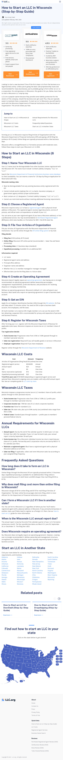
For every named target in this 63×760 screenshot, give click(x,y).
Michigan (20, 575)
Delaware (5, 573)
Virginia (50, 571)
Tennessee (51, 562)
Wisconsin (51, 577)
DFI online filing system (40, 231)
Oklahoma (35, 577)
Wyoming (51, 579)
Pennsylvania (36, 582)
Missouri (20, 582)
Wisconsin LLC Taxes (11, 126)
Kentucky (20, 564)
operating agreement (34, 280)
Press (33, 709)
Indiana (19, 557)
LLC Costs (35, 727)
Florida (4, 575)
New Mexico (36, 566)
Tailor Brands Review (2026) (40, 751)
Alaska (4, 559)
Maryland (20, 571)
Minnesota (20, 577)
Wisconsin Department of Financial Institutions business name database (35, 174)
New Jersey (36, 564)
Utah (49, 566)
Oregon (35, 579)
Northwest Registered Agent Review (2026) (45, 742)
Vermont (51, 568)
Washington (52, 573)
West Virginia (52, 575)
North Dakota (37, 573)
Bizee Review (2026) (38, 748)
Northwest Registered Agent (47, 218)
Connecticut (6, 571)
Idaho (3, 582)
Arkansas (5, 564)
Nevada (35, 559)
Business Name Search (39, 733)
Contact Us (35, 706)
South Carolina (53, 557)
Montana (20, 584)
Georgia (4, 577)
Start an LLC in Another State (42, 126)
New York (35, 568)
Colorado (5, 568)
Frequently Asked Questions (42, 123)
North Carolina (37, 571)
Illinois (4, 584)
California (5, 566)
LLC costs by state (29, 381)
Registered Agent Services (39, 730)
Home (33, 703)
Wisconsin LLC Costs (11, 123)
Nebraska (35, 557)
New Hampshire (38, 562)
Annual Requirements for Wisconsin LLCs (45, 119)
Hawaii (4, 579)
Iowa (18, 559)
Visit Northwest (10, 75)
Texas (50, 564)
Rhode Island (36, 584)
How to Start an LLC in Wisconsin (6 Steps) (16, 119)
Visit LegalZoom (51, 75)
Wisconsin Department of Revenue (34, 348)
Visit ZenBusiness (30, 73)
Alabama (5, 557)
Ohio (34, 575)
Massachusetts (22, 573)
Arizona (4, 562)
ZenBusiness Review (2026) (40, 745)
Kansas (19, 562)
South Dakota (52, 559)
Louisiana (20, 566)
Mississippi (21, 579)
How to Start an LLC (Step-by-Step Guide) (44, 724)
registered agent (35, 208)
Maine (19, 568)
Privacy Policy (36, 712)
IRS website (50, 303)
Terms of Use (36, 715)
